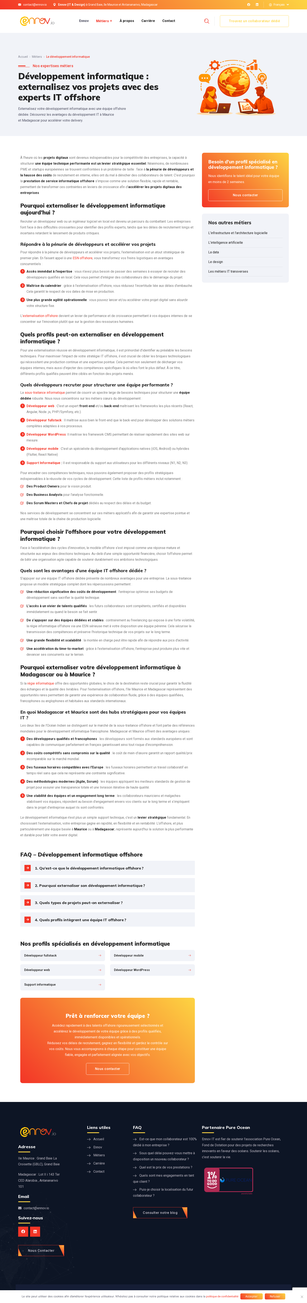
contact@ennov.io (35, 4)
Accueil (23, 56)
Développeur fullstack (44, 420)
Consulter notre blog (160, 1213)
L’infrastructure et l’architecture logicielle (238, 233)
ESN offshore (83, 258)
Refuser (275, 1296)
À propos (127, 21)
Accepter (251, 1296)
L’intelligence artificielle (225, 243)
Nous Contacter (41, 1251)
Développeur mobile (42, 449)
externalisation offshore (40, 316)
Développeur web (40, 406)
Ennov (84, 21)
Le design (215, 262)
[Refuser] (302, 1297)
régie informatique (40, 683)
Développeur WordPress (46, 434)
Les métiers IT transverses (228, 271)
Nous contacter (107, 1069)
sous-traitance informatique (45, 393)
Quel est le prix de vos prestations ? (165, 1167)
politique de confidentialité (222, 1296)
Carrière (148, 21)
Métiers (102, 21)
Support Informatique (43, 463)
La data (213, 252)
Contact (168, 21)
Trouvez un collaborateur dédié (254, 21)
